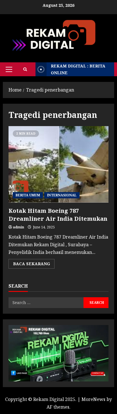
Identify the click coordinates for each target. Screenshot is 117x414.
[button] (9, 69)
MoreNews (93, 399)
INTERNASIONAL (62, 195)
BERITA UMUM (28, 195)
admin (18, 227)
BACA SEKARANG (34, 265)
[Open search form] (25, 69)
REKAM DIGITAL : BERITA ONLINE (78, 69)
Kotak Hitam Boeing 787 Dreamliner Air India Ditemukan (58, 164)
